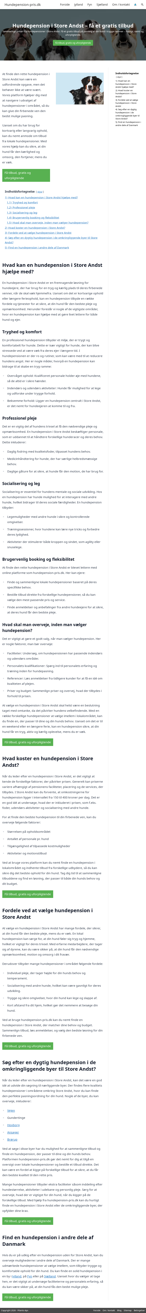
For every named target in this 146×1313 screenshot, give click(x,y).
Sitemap (128, 1310)
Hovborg (13, 1125)
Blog (119, 1310)
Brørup (12, 1139)
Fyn (89, 4)
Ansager (13, 1132)
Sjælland (102, 4)
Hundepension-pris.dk (23, 4)
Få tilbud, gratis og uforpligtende (73, 42)
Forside (65, 4)
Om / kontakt (121, 4)
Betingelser (139, 1310)
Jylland (78, 4)
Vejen (11, 1110)
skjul (39, 191)
